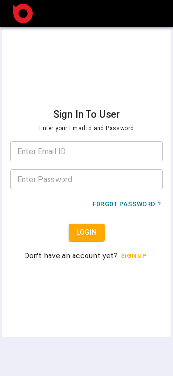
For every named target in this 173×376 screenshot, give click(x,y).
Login (86, 232)
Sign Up (134, 255)
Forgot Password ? (127, 204)
